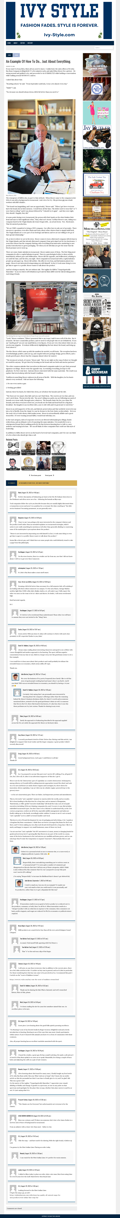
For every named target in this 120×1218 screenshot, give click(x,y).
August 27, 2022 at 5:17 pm (36, 899)
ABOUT (16, 43)
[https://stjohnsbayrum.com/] (97, 219)
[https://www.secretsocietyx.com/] (97, 315)
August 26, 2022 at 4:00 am (37, 645)
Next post (48, 475)
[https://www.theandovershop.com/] (97, 99)
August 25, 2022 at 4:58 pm (30, 492)
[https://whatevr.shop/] (97, 267)
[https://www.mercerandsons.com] (97, 243)
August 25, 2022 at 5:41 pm (34, 552)
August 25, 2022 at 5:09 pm (33, 518)
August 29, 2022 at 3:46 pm (29, 1186)
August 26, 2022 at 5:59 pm (32, 1002)
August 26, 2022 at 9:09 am (32, 716)
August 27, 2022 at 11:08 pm (31, 1069)
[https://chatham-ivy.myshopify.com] (97, 195)
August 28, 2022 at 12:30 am (36, 1100)
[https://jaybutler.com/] (97, 147)
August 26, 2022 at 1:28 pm (37, 847)
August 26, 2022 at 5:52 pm (39, 986)
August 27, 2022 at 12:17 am (39, 939)
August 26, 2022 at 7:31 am (37, 674)
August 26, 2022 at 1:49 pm (29, 1021)
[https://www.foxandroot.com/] (97, 171)
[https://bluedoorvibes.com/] (97, 291)
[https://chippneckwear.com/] (97, 387)
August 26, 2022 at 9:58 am (30, 754)
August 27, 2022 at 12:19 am (41, 947)
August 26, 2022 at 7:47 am (34, 735)
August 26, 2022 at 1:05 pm (42, 690)
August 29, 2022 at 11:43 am (29, 1136)
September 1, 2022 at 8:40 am (42, 881)
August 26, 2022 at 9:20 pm (35, 858)
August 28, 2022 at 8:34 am (42, 1116)
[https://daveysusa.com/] (97, 363)
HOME (9, 43)
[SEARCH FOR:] (103, 47)
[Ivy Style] (59, 20)
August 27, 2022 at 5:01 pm (36, 610)
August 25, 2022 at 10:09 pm (41, 582)
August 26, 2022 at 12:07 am (31, 629)
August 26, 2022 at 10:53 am (29, 770)
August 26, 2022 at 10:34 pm (34, 1051)
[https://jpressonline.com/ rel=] (97, 75)
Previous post (36, 475)
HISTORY (30, 43)
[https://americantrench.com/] (97, 339)
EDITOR (22, 43)
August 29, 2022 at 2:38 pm (33, 1153)
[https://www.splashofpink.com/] (97, 123)
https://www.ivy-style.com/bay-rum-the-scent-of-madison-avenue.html (34, 979)
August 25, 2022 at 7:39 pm (34, 568)
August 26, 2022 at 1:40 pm (32, 964)
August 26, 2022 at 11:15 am (34, 926)
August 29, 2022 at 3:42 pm (31, 1170)
